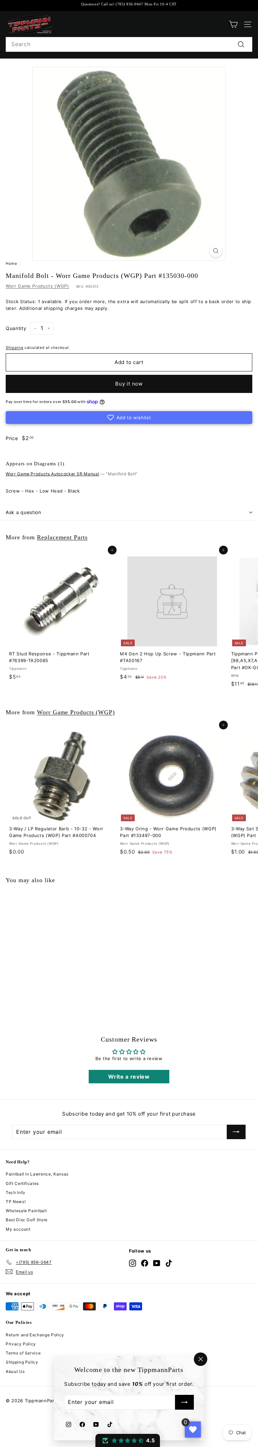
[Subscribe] (184, 1402)
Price (12, 438)
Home (11, 263)
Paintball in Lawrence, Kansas (37, 1174)
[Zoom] (216, 251)
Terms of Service (23, 1352)
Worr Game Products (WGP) (37, 286)
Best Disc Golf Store (27, 1219)
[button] (129, 417)
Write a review (128, 1076)
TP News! (16, 1201)
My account (18, 1229)
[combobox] (129, 44)
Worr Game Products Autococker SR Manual (52, 473)
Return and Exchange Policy (35, 1334)
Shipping (14, 347)
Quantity (16, 328)
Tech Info (15, 1192)
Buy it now (129, 384)
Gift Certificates (22, 1183)
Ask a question (23, 512)
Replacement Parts (62, 537)
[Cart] (233, 24)
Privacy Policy (21, 1343)
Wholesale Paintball (26, 1210)
